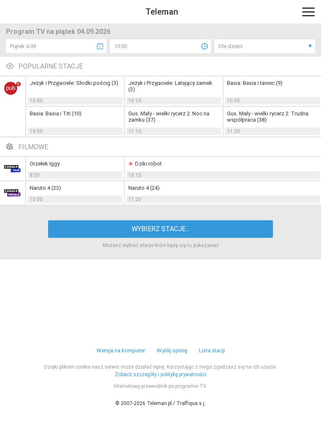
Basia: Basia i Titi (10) (56, 113)
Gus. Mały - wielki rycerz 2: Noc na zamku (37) (168, 116)
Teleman (161, 12)
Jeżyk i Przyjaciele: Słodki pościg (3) (74, 83)
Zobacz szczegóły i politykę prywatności (160, 374)
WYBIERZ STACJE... (160, 229)
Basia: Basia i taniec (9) (255, 83)
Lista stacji (212, 350)
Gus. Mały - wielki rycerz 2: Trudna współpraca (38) (267, 116)
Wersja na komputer (121, 350)
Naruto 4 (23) (45, 188)
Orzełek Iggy (45, 163)
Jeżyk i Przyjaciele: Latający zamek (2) (170, 86)
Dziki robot (148, 163)
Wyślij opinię (172, 350)
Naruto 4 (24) (144, 188)
